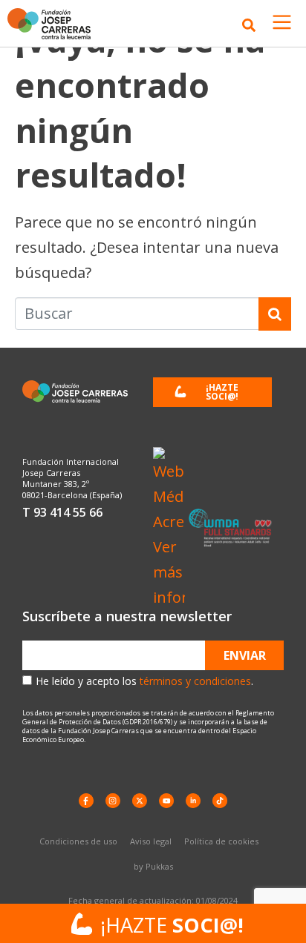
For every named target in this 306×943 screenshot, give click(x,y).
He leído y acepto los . (144, 681)
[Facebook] (86, 800)
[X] (139, 800)
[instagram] (112, 800)
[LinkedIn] (193, 800)
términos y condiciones (195, 681)
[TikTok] (219, 800)
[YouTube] (166, 800)
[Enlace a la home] (53, 23)
